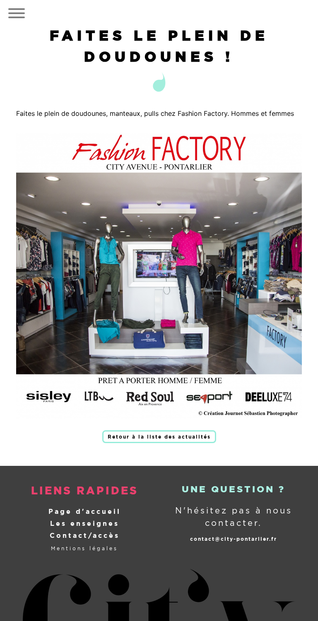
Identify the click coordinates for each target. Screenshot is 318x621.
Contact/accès (85, 535)
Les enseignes (84, 523)
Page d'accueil (84, 512)
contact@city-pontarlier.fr (233, 539)
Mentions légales (84, 548)
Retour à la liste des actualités (159, 437)
